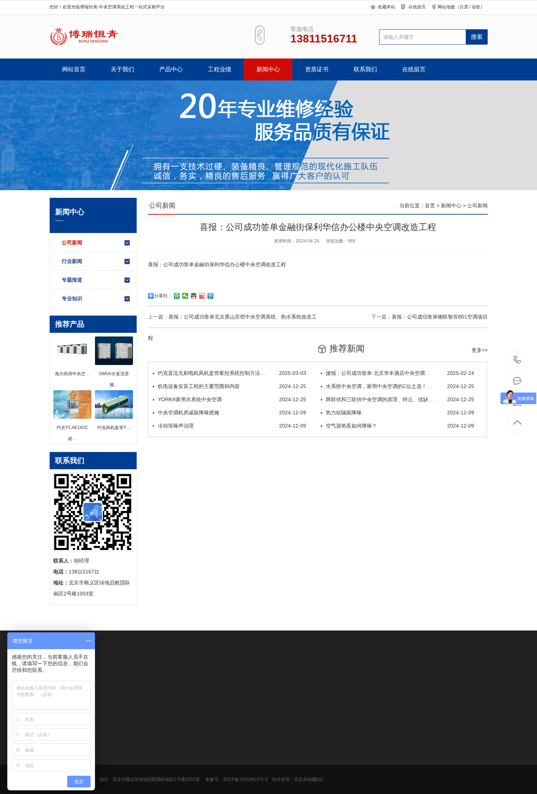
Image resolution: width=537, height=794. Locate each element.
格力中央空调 (351, 679)
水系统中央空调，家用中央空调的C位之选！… (400, 386)
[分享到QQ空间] (177, 296)
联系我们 (365, 69)
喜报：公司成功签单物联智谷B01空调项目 (440, 317)
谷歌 (476, 7)
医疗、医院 (163, 784)
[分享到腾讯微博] (210, 296)
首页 (430, 205)
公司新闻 (72, 242)
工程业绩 (219, 69)
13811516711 (517, 360)
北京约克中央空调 (274, 679)
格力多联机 (420, 679)
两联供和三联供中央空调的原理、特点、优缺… (400, 399)
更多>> (480, 350)
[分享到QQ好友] (194, 296)
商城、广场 (163, 773)
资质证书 (316, 69)
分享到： (163, 295)
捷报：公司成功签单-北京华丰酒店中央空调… (400, 373)
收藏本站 (386, 7)
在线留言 (417, 7)
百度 (464, 7)
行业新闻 (72, 261)
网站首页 (73, 69)
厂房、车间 (163, 762)
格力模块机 (149, 679)
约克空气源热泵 (185, 679)
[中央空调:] (83, 36)
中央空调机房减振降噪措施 (232, 412)
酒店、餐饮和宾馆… (174, 752)
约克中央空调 (387, 679)
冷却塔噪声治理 (232, 426)
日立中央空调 (115, 784)
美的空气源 (118, 679)
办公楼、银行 (166, 741)
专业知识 (72, 298)
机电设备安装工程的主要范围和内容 (232, 386)
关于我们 (122, 69)
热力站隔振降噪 (400, 412)
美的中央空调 (115, 762)
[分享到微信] (185, 296)
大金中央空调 (115, 773)
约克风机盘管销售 (228, 679)
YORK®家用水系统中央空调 (232, 399)
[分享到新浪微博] (202, 296)
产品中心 (171, 69)
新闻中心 (268, 69)
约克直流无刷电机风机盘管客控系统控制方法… (232, 373)
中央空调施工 (315, 679)
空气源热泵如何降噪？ (400, 426)
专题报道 (72, 280)
